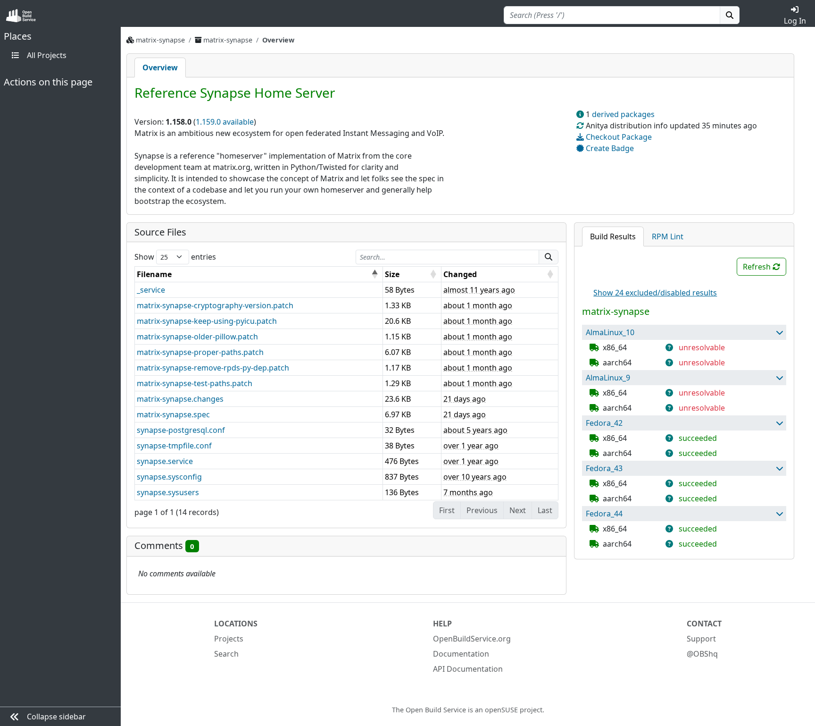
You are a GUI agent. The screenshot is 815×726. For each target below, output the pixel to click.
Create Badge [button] (609, 148)
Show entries (175, 257)
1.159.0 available (225, 122)
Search (226, 654)
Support (701, 638)
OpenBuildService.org (472, 638)
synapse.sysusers (168, 492)
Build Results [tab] (613, 236)
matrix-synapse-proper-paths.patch (200, 352)
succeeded (698, 438)
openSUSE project (513, 709)
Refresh (758, 267)
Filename (154, 274)
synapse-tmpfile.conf (174, 445)
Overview (160, 67)
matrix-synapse (160, 39)
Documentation (461, 654)
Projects (228, 638)
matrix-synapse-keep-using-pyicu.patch (207, 321)
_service (151, 290)
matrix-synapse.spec (173, 414)
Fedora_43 (604, 468)
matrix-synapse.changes (180, 399)
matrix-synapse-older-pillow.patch (197, 336)
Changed (460, 274)
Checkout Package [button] (618, 137)
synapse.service (165, 461)
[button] (779, 332)
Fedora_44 (604, 513)
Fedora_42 (604, 423)
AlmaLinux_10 (610, 332)
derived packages (623, 114)
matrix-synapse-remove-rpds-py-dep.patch (213, 368)
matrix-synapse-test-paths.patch (194, 383)
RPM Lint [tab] (667, 236)
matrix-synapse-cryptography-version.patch (215, 305)
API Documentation (468, 669)
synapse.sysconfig (169, 477)
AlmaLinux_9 (608, 377)
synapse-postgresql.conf (181, 430)
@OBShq (702, 654)
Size (392, 274)
